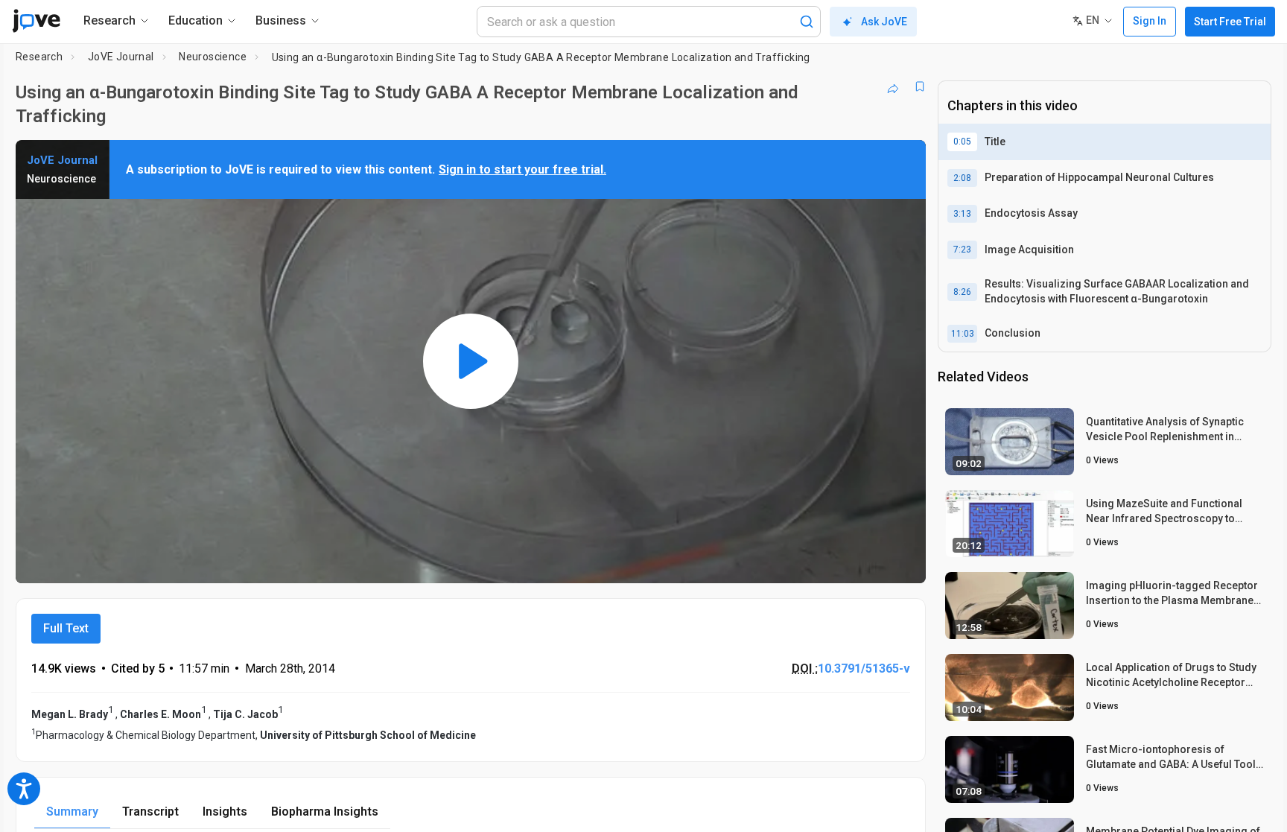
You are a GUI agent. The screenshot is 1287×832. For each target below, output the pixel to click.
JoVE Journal (121, 57)
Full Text (66, 628)
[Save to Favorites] (920, 86)
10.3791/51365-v (864, 668)
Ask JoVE (884, 22)
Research (39, 57)
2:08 (962, 178)
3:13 (962, 214)
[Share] (893, 86)
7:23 (962, 249)
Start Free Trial (1230, 22)
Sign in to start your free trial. (522, 169)
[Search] (806, 21)
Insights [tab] (225, 811)
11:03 (962, 333)
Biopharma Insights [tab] (324, 811)
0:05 (962, 141)
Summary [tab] (72, 811)
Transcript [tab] (150, 811)
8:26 (962, 292)
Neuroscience (213, 57)
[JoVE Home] (36, 21)
